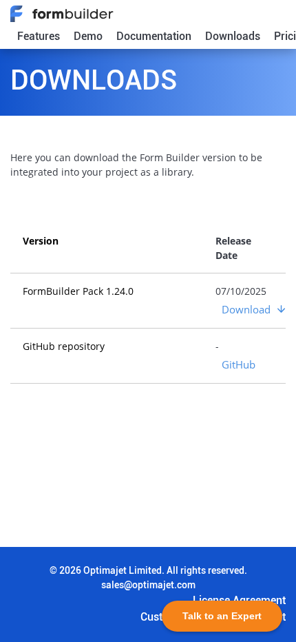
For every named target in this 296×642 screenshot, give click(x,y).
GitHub (238, 364)
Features (38, 36)
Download (246, 309)
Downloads (232, 36)
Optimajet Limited (122, 570)
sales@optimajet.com (148, 584)
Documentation (153, 36)
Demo (88, 36)
